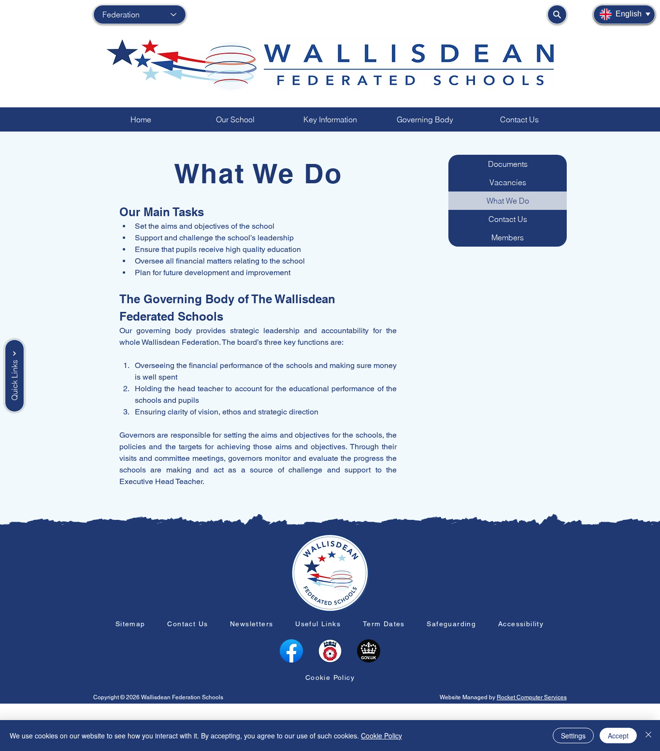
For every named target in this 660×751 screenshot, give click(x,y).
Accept (618, 735)
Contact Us (507, 219)
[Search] (557, 14)
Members (507, 237)
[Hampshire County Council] (330, 651)
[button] (235, 119)
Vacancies (507, 182)
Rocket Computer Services (532, 697)
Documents (508, 164)
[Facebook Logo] (291, 651)
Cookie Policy (381, 735)
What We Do (508, 201)
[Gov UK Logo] (368, 651)
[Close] (648, 735)
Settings (573, 735)
